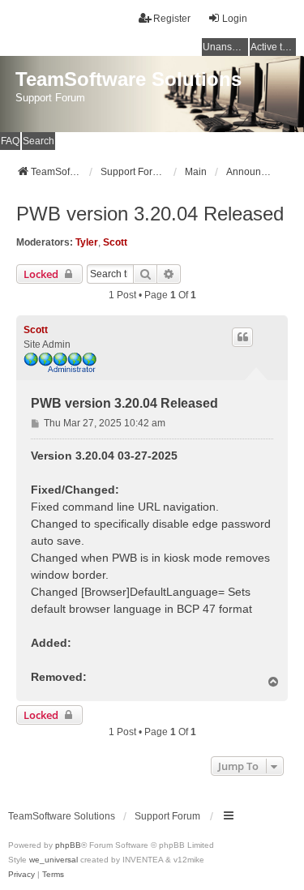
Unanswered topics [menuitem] (225, 47)
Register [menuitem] (172, 18)
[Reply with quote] (242, 337)
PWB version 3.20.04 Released (150, 214)
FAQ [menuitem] (10, 141)
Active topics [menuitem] (273, 47)
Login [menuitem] (234, 18)
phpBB (68, 845)
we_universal (53, 859)
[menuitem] (21, 874)
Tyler (86, 242)
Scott (115, 242)
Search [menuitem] (38, 141)
